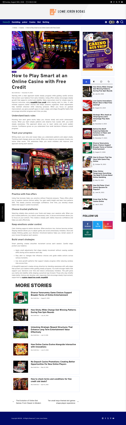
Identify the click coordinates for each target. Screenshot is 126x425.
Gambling (16, 22)
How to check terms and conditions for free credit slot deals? (51, 380)
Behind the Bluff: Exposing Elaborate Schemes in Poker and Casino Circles (102, 132)
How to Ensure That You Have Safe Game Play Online (102, 159)
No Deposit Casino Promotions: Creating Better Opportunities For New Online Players (53, 363)
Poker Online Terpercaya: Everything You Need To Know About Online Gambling (102, 174)
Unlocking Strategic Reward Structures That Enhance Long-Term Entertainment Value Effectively (52, 329)
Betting (46, 22)
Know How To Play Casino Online (100, 200)
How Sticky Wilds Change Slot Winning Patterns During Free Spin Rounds (53, 311)
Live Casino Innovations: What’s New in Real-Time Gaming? (102, 103)
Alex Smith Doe (16, 92)
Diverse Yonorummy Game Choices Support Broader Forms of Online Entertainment (51, 293)
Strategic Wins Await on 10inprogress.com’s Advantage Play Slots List (102, 118)
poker (24, 22)
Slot (39, 22)
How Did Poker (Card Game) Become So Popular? (101, 188)
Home (5, 22)
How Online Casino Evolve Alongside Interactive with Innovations (53, 345)
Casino (32, 22)
